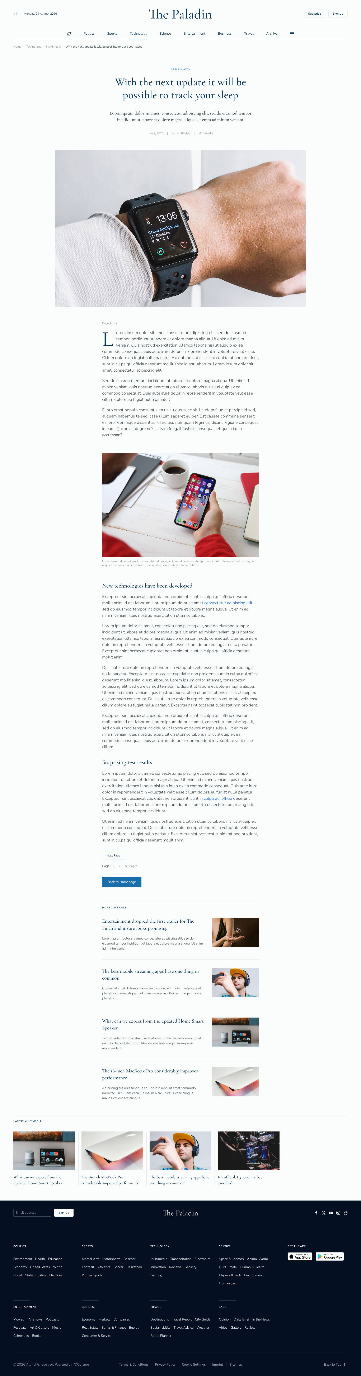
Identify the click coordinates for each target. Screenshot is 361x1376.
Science (225, 1246)
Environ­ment (22, 1259)
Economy (20, 1267)
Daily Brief (241, 1319)
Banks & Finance (114, 1327)
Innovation (158, 1267)
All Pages (131, 866)
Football (88, 1267)
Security (190, 1267)
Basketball (134, 1267)
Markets (104, 1319)
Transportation (181, 1259)
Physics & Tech (230, 1275)
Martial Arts (90, 1259)
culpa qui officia (218, 798)
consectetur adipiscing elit (228, 603)
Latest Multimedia (27, 1121)
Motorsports (111, 1259)
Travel (155, 1307)
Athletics (104, 1267)
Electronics (203, 1259)
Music (56, 1327)
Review (249, 1327)
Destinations (159, 1319)
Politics (19, 1246)
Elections (56, 1275)
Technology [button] (138, 33)
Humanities (227, 1283)
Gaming (156, 1275)
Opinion (225, 1319)
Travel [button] (249, 33)
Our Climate (228, 1267)
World (57, 1267)
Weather (203, 1327)
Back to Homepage (122, 882)
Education (55, 1259)
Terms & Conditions (134, 1364)
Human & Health (252, 1267)
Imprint (217, 1364)
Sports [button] (112, 33)
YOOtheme (81, 1364)
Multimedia (205, 133)
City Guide (202, 1319)
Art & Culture (39, 1327)
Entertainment (25, 1307)
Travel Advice (183, 1327)
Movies (18, 1319)
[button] (15, 13)
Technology (159, 1246)
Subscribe (314, 14)
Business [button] (225, 33)
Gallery (236, 1327)
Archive (272, 33)
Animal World (257, 1259)
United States (40, 1267)
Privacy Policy (165, 1364)
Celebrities (21, 1335)
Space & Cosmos (231, 1259)
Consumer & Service (96, 1335)
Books (36, 1335)
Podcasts (52, 1319)
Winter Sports (92, 1275)
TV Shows (35, 1319)
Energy (134, 1327)
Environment (253, 1275)
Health (40, 1259)
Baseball (129, 1259)
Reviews (175, 1267)
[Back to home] (180, 13)
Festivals (20, 1327)
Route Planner (160, 1335)
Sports (87, 1246)
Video (223, 1327)
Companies (121, 1319)
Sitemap (236, 1364)
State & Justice (35, 1275)
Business (88, 1307)
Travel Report (182, 1319)
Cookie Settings (194, 1364)
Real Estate (90, 1327)
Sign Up (338, 14)
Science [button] (165, 33)
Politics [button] (89, 33)
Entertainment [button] (194, 33)
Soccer (118, 1267)
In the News (261, 1319)
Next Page (113, 856)
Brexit (17, 1275)
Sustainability (160, 1327)
